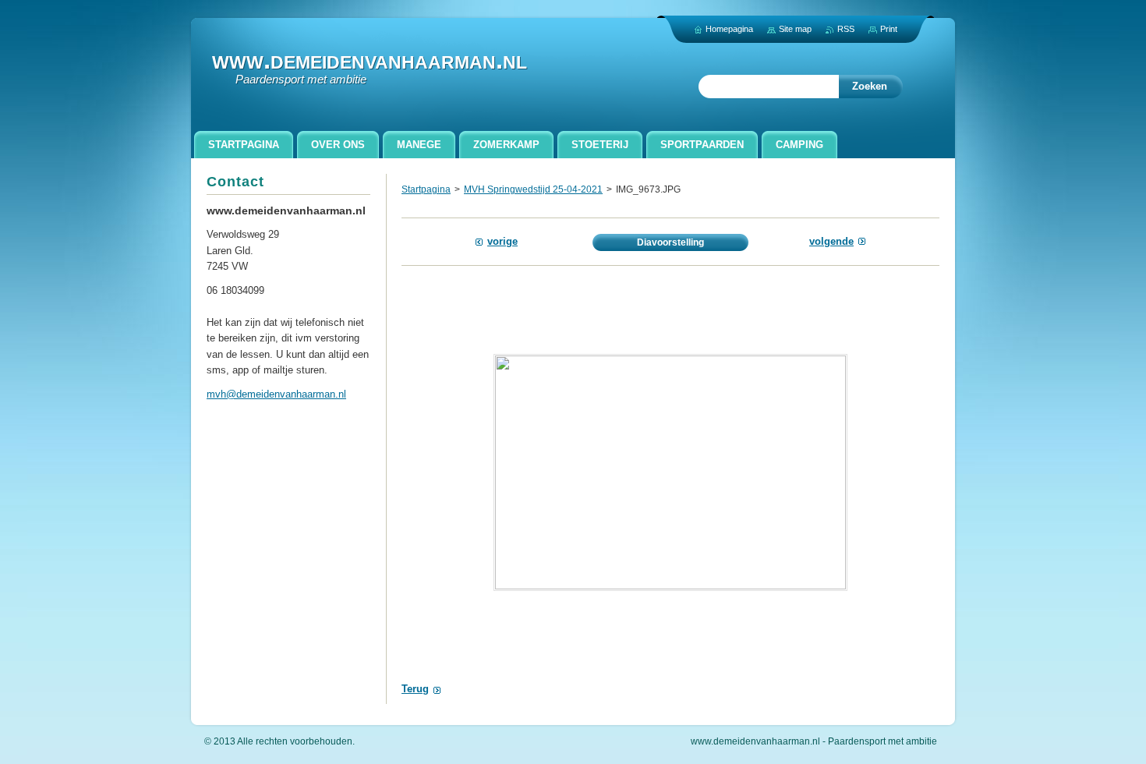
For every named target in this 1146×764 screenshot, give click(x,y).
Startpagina (426, 189)
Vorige (502, 241)
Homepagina (729, 29)
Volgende (831, 241)
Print (888, 29)
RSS (845, 29)
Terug (415, 689)
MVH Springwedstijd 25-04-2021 (533, 189)
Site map (795, 29)
